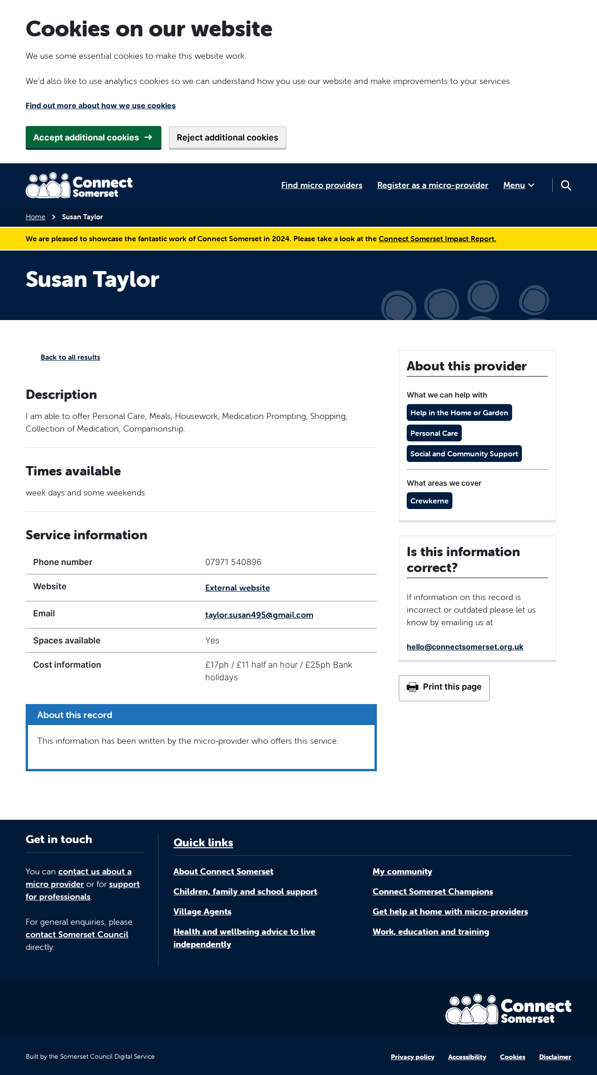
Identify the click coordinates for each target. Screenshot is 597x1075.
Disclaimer (555, 1057)
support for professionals (83, 890)
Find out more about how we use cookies (101, 105)
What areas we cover (444, 483)
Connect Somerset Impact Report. (437, 238)
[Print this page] (444, 687)
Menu (514, 185)
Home (35, 216)
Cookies (512, 1057)
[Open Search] (565, 185)
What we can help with (447, 394)
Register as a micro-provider (432, 185)
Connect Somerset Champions (433, 891)
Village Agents (202, 911)
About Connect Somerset (223, 871)
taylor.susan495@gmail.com (259, 614)
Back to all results (70, 357)
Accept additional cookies (86, 137)
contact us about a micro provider (79, 877)
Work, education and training (431, 931)
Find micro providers (321, 185)
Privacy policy (412, 1057)
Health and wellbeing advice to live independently (244, 937)
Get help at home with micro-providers (450, 911)
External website (237, 587)
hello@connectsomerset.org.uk (465, 646)
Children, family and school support (245, 891)
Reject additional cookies (227, 137)
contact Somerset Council (77, 934)
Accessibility (467, 1057)
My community (402, 871)
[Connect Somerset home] (79, 185)
